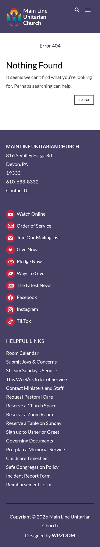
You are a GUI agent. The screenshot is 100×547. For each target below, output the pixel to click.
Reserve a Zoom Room (29, 414)
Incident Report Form (28, 476)
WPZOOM (63, 535)
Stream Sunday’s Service (31, 370)
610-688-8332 (22, 181)
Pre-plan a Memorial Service (35, 449)
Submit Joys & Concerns (31, 362)
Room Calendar (22, 353)
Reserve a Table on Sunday (33, 423)
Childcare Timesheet (27, 458)
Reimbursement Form (28, 484)
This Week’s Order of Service (36, 379)
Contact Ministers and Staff (35, 388)
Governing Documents (29, 440)
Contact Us (18, 190)
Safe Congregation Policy (32, 467)
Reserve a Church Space (31, 405)
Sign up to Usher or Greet (32, 432)
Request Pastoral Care (29, 397)
